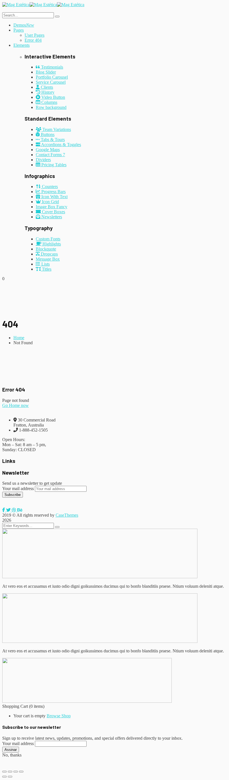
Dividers (43, 159)
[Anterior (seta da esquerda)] (4, 776)
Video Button (52, 97)
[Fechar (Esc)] (21, 771)
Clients (46, 87)
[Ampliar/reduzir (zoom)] (4, 771)
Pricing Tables (53, 164)
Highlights (51, 244)
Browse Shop (59, 715)
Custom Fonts (48, 238)
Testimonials (51, 67)
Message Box (48, 259)
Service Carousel (51, 82)
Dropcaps (49, 254)
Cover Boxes (53, 211)
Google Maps (48, 149)
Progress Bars (53, 191)
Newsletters (51, 216)
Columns (48, 102)
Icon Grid (50, 201)
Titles (46, 269)
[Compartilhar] (15, 771)
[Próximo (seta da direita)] (10, 776)
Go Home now (15, 405)
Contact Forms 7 (50, 154)
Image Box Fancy (51, 206)
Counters (49, 186)
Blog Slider (46, 72)
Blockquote (46, 249)
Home (18, 337)
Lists (45, 264)
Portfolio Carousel (52, 77)
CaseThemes (67, 515)
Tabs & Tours (52, 139)
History (47, 92)
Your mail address (18, 488)
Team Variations (56, 129)
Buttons (47, 134)
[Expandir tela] (10, 771)
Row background (51, 107)
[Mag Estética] (16, 4)
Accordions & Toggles (60, 144)
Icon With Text (54, 196)
